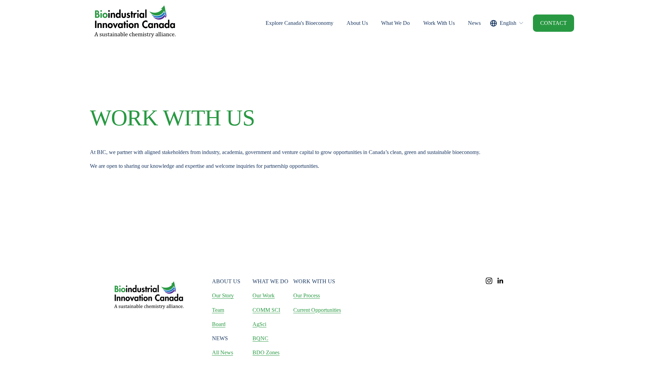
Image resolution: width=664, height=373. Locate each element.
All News (222, 352)
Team (218, 310)
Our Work (263, 295)
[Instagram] (489, 280)
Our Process (306, 295)
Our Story (223, 295)
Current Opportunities (317, 310)
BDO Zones (265, 352)
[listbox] (507, 23)
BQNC (260, 338)
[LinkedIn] (500, 280)
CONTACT (553, 23)
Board (218, 324)
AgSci (259, 324)
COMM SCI (266, 310)
